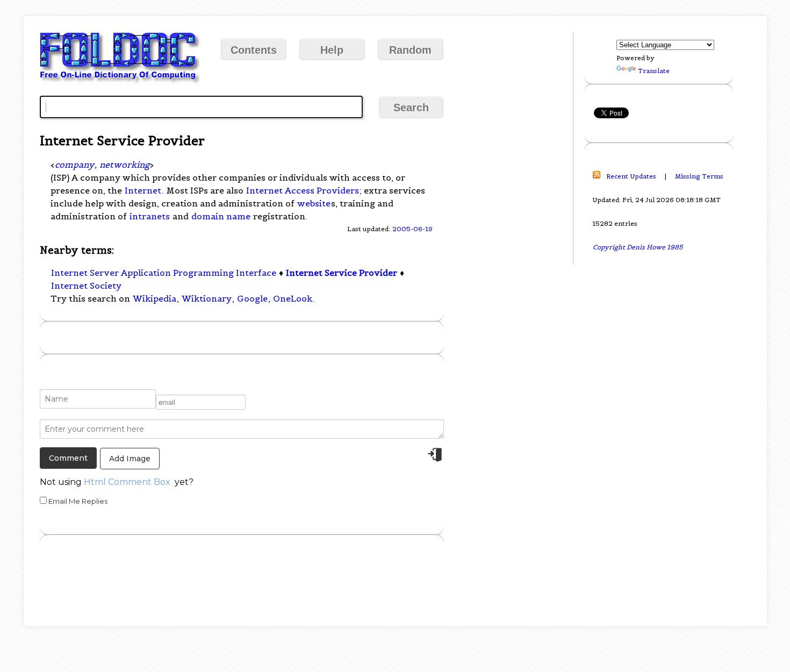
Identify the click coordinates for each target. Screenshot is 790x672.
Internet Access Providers (302, 190)
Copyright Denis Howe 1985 (638, 247)
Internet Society (86, 285)
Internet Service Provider (341, 272)
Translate (654, 71)
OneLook (292, 298)
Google (252, 298)
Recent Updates (631, 176)
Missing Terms (699, 176)
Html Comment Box (127, 482)
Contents (254, 50)
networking (124, 164)
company (74, 164)
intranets (150, 216)
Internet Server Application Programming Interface (163, 272)
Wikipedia (154, 298)
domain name (220, 216)
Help (331, 50)
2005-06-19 (412, 229)
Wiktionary (207, 298)
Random (410, 50)
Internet (143, 190)
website (314, 203)
